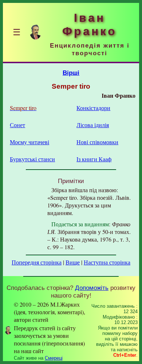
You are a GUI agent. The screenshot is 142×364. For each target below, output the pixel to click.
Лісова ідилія (92, 125)
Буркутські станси (32, 159)
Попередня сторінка (37, 262)
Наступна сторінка (107, 262)
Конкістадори (93, 108)
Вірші (71, 72)
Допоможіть (92, 287)
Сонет (17, 125)
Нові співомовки (97, 142)
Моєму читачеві (29, 142)
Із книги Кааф (93, 159)
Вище (73, 262)
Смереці (54, 358)
